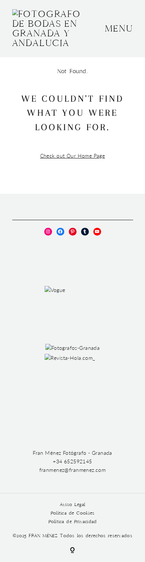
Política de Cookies (72, 513)
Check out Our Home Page (72, 155)
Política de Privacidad (72, 521)
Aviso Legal (72, 504)
